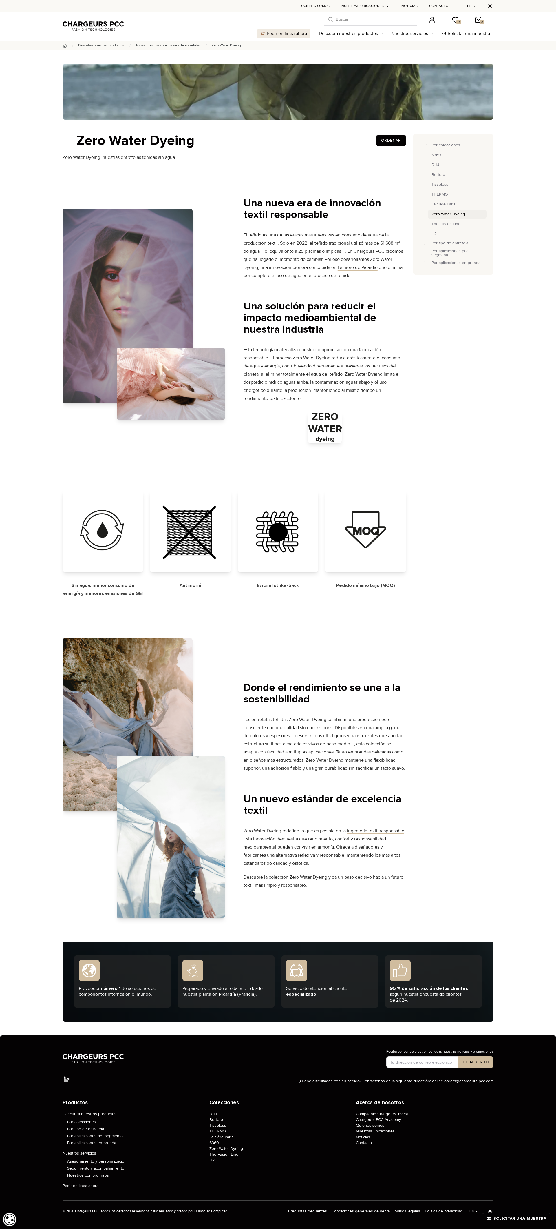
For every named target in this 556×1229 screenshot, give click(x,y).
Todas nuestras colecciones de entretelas (168, 45)
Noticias (409, 6)
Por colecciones (81, 1121)
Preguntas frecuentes (307, 1211)
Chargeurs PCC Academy (378, 1119)
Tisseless (217, 1125)
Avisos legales (407, 1211)
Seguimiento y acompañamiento (95, 1168)
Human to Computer (210, 1211)
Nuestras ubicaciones (362, 6)
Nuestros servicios (409, 34)
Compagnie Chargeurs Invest (382, 1113)
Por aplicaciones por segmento (95, 1135)
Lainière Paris (221, 1137)
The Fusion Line (223, 1154)
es (469, 6)
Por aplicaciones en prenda (91, 1142)
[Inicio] (65, 45)
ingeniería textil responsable (375, 831)
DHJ (213, 1113)
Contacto (438, 6)
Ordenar (391, 140)
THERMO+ (218, 1131)
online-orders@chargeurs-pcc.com (462, 1081)
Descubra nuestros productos (348, 34)
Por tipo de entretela (85, 1128)
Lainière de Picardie (358, 267)
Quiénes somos (315, 6)
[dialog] (9, 1219)
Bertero (216, 1119)
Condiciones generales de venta (361, 1211)
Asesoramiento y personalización (97, 1161)
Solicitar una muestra (469, 34)
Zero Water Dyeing (226, 1148)
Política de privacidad (443, 1211)
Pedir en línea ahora (287, 34)
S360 (214, 1142)
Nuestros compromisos (88, 1175)
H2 (212, 1160)
